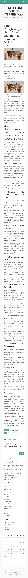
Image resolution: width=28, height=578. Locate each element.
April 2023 (6, 496)
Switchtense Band (18, 574)
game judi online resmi (9, 434)
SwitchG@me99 (7, 45)
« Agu (5, 560)
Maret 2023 (7, 499)
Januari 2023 (7, 504)
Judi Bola (7, 527)
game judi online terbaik (9, 437)
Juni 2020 (6, 511)
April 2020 (6, 515)
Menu (7, 1)
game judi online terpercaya (10, 439)
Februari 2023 (7, 501)
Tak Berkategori (9, 529)
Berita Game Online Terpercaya (14, 11)
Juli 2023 (6, 492)
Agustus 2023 (7, 489)
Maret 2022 (7, 508)
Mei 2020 (6, 513)
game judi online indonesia (14, 432)
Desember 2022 (8, 506)
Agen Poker (7, 524)
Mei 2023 (6, 494)
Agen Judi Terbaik (14, 430)
